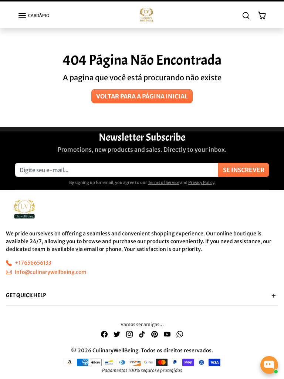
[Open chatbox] (269, 365)
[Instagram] (129, 334)
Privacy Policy (201, 182)
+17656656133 (33, 262)
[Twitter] (117, 334)
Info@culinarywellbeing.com (51, 272)
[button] (33, 15)
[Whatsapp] (179, 334)
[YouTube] (167, 334)
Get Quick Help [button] (26, 295)
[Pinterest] (154, 334)
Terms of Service (163, 182)
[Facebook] (104, 334)
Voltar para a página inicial (142, 96)
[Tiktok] (142, 334)
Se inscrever (243, 170)
